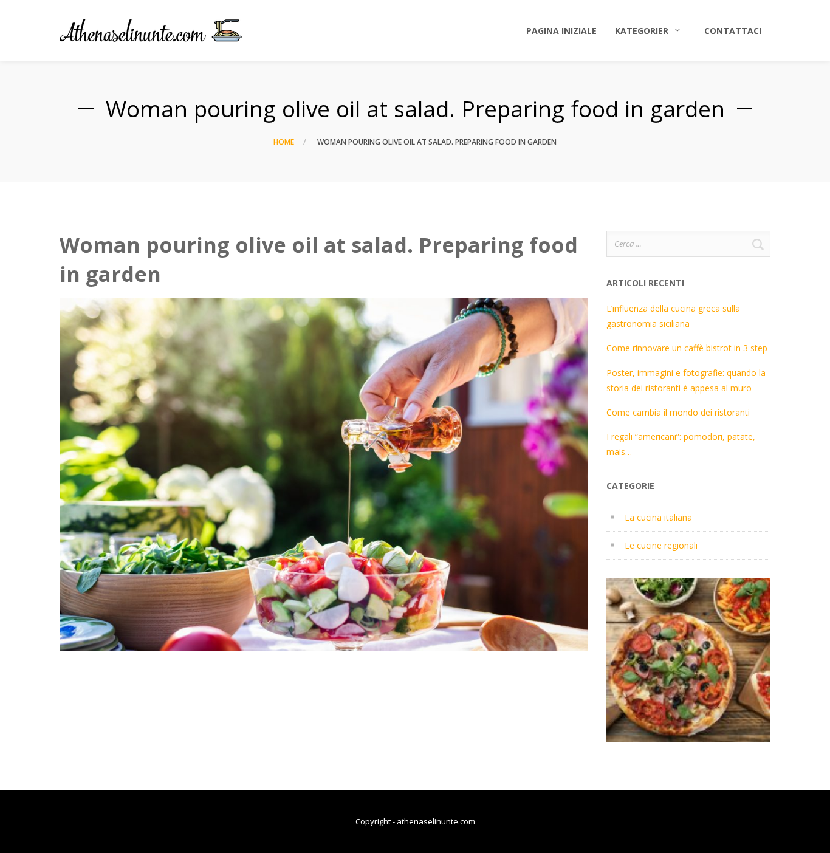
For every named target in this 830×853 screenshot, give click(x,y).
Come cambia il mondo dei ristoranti (678, 412)
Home (283, 142)
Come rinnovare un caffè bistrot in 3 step (686, 348)
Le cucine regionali (661, 545)
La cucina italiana (658, 517)
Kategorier (641, 30)
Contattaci (732, 30)
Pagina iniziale (561, 30)
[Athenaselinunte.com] (151, 30)
